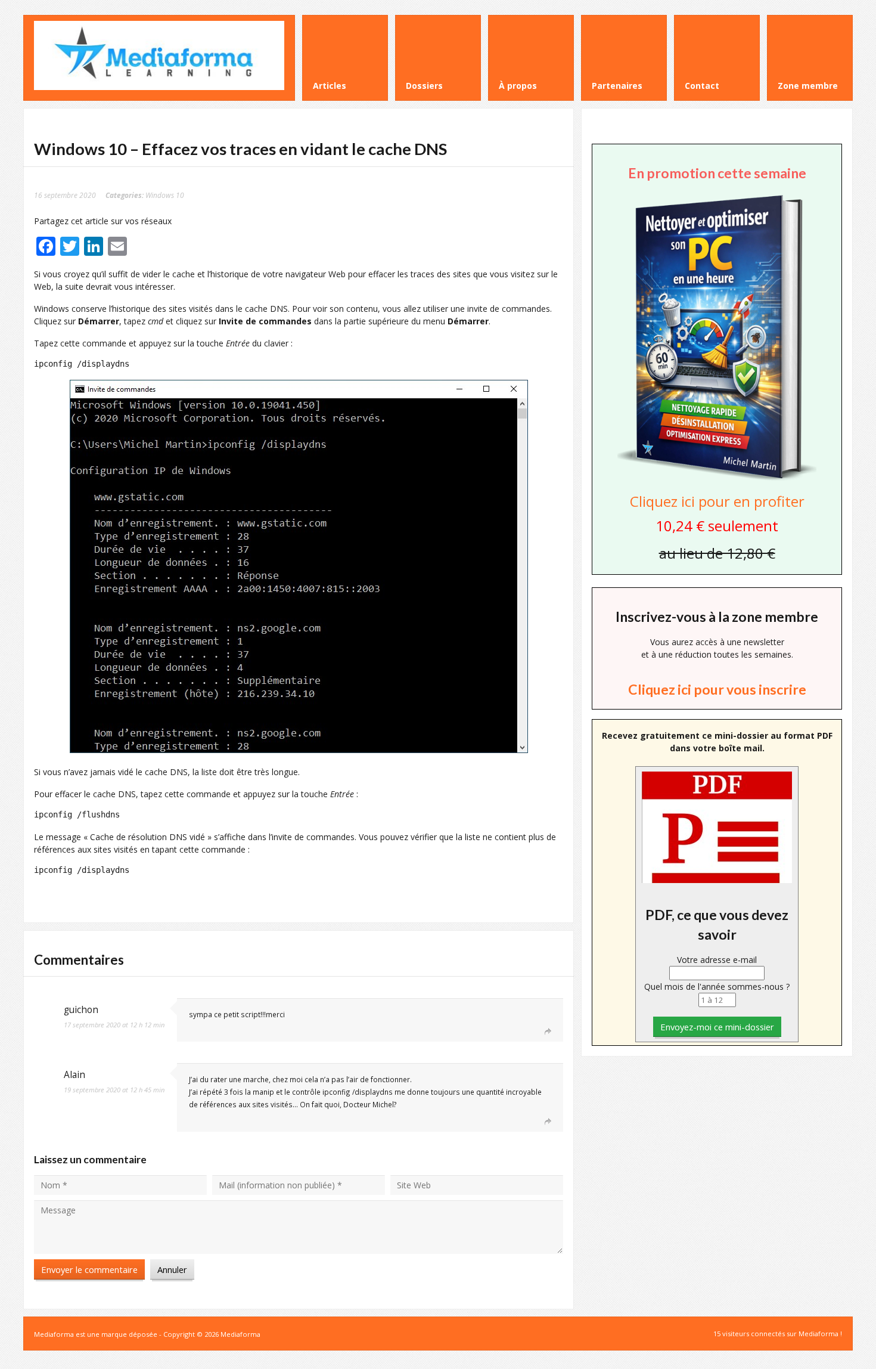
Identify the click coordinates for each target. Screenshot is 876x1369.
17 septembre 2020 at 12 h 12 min (114, 1024)
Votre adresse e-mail (717, 959)
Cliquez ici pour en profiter (717, 501)
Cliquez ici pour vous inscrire (717, 689)
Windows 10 (164, 195)
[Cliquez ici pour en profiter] (716, 479)
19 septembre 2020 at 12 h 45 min (114, 1089)
